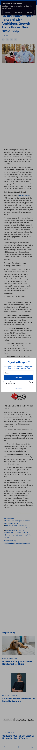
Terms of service (10, 383)
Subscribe (18, 378)
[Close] (33, 361)
